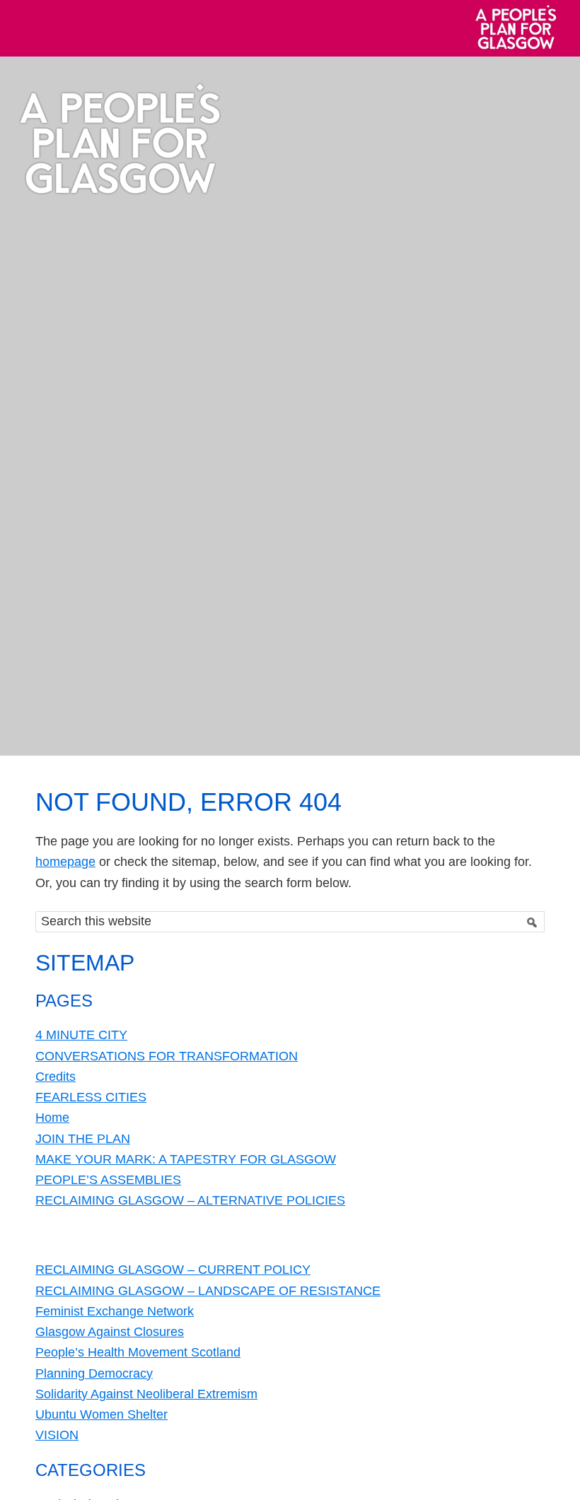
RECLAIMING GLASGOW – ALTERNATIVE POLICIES (190, 1200)
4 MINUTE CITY (81, 1035)
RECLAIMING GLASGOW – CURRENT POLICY (173, 1269)
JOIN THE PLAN (82, 1139)
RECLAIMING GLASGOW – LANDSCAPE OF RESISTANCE (208, 1291)
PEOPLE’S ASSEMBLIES (108, 1180)
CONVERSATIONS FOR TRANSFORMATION (166, 1056)
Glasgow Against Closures (109, 1332)
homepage (65, 862)
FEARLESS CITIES (90, 1097)
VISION (57, 1435)
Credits (55, 1077)
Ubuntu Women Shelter (101, 1414)
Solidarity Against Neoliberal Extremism (146, 1394)
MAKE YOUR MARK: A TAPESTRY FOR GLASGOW (185, 1159)
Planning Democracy (94, 1373)
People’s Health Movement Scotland (137, 1352)
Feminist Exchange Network (114, 1311)
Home (52, 1118)
